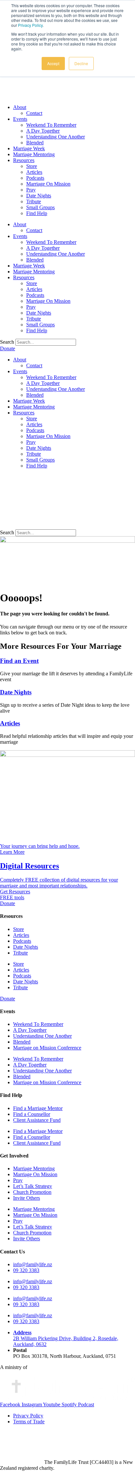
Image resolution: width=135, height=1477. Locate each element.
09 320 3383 (26, 1270)
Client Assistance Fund (37, 1120)
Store (31, 166)
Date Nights (38, 195)
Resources (23, 160)
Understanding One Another (55, 136)
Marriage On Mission (48, 184)
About (19, 107)
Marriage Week (29, 148)
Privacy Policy (30, 25)
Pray (31, 189)
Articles (34, 172)
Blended (35, 142)
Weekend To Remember (51, 125)
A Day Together (43, 131)
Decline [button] (81, 63)
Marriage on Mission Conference (47, 1047)
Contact (34, 113)
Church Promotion (32, 1192)
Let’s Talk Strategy (32, 1186)
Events (20, 119)
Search (7, 342)
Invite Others (26, 1198)
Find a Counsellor (31, 1114)
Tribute (33, 201)
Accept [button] (53, 63)
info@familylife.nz (32, 1264)
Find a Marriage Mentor (38, 1108)
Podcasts (35, 178)
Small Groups (40, 207)
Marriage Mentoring (34, 154)
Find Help (36, 213)
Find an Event (19, 660)
